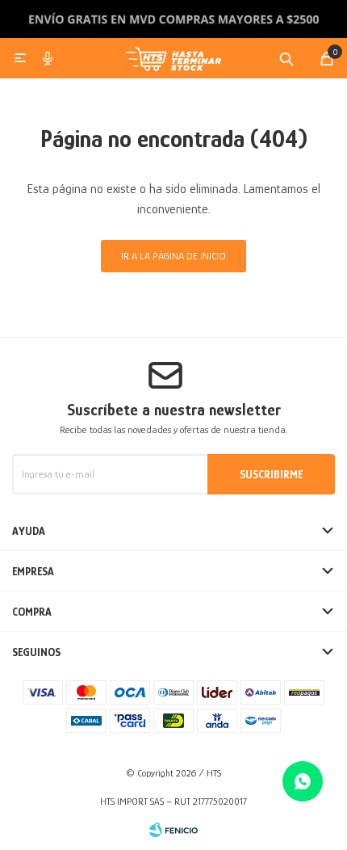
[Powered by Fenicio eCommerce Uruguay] (173, 830)
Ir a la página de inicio (173, 256)
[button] (286, 58)
